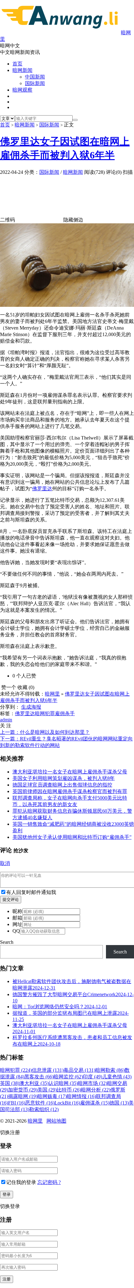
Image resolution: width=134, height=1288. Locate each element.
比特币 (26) (69, 1089)
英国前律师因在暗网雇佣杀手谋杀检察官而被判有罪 (69, 791)
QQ (16, 931)
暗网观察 (22, 90)
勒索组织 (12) (44, 1109)
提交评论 (10, 899)
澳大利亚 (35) (34, 1083)
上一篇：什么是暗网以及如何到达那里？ (45, 732)
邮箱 (17, 917)
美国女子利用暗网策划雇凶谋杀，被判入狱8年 (63, 778)
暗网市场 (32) (92, 1083)
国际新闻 (35, 83)
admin (6, 719)
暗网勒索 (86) (110, 1070)
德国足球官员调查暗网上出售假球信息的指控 (62, 784)
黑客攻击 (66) (39, 1076)
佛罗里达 (42, 488)
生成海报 (31, 707)
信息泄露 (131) (48, 1070)
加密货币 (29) (22, 1089)
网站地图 (56, 1121)
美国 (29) (47, 1089)
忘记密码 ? (49, 1182)
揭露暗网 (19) (22, 1096)
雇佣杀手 (65, 713)
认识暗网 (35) (63, 1083)
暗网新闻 (22, 70)
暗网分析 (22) (95, 1089)
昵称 (17, 911)
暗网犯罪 (45, 713)
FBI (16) (16, 1102)
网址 (17, 924)
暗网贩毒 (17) (52, 1096)
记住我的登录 (21, 1182)
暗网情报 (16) (81, 1096)
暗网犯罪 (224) (16, 1070)
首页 (17, 63)
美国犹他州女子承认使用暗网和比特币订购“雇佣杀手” (72, 837)
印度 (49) (92, 1076)
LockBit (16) (67, 1102)
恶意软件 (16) (40, 1102)
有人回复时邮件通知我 (31, 892)
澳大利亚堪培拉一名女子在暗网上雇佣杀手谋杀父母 (69, 771)
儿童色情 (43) (117, 1076)
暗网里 (52, 693)
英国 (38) (9, 1083)
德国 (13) (119, 1102)
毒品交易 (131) (79, 1070)
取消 (5, 863)
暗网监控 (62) (68, 1076)
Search (6, 942)
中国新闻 (35, 76)
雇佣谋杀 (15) (94, 1102)
